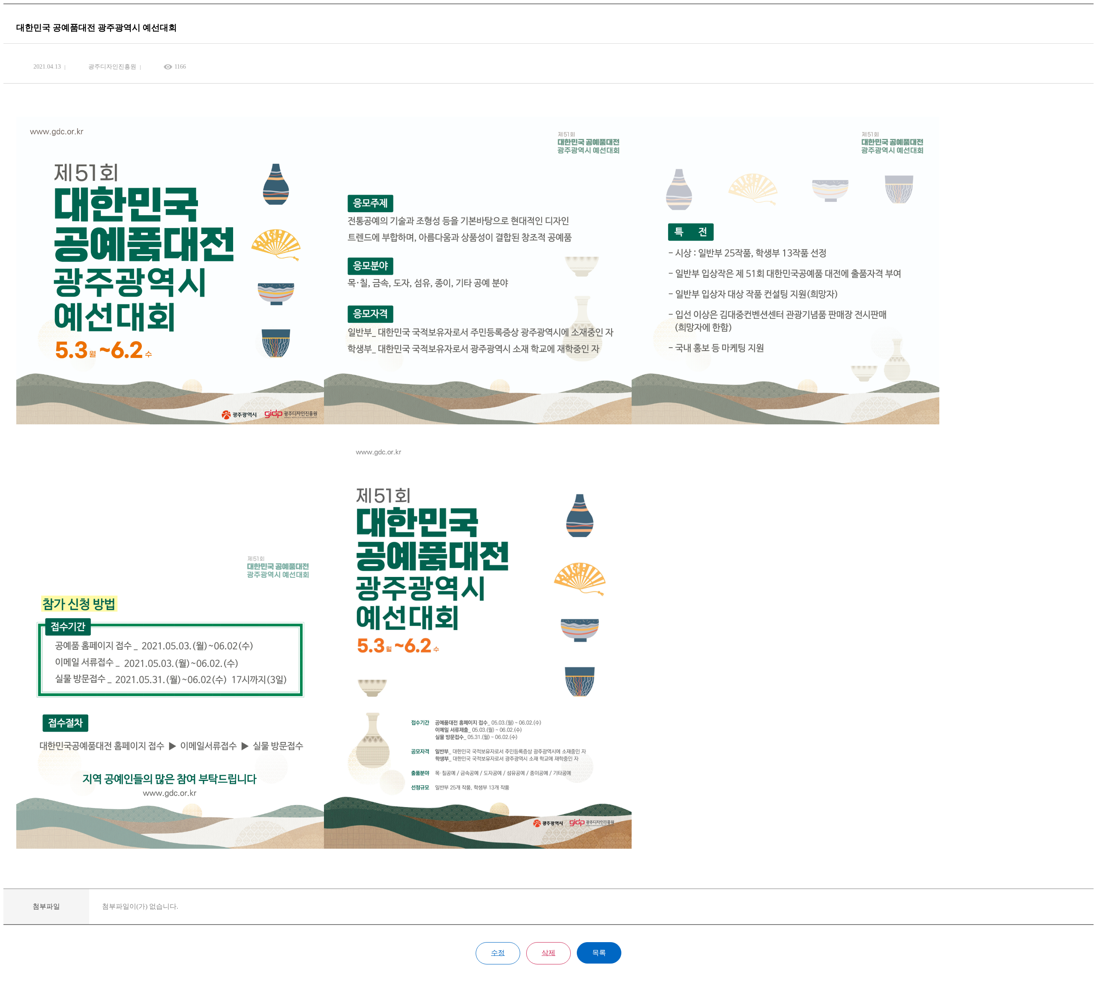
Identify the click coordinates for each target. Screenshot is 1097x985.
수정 (498, 952)
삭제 (548, 952)
